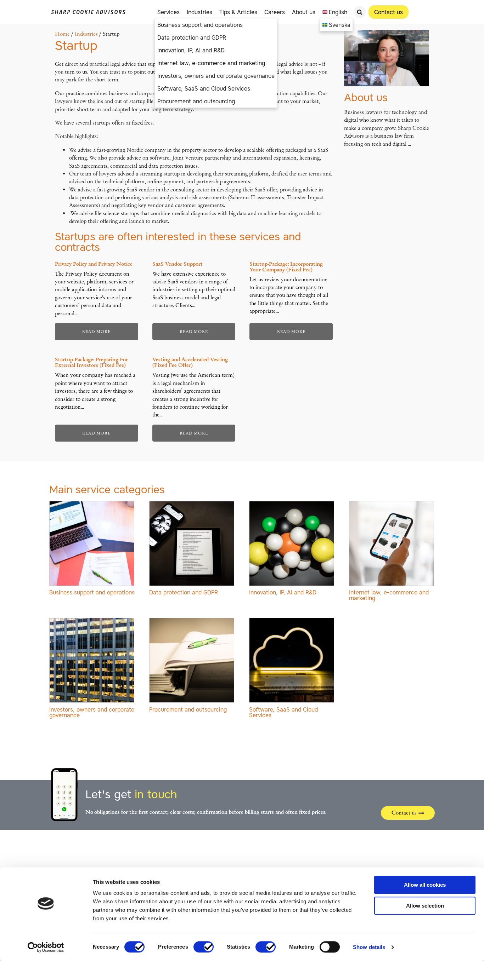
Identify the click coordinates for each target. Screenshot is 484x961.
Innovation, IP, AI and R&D (191, 50)
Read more (96, 331)
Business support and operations (200, 24)
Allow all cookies (425, 885)
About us (303, 12)
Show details (369, 947)
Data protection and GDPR (191, 37)
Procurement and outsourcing (196, 101)
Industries (199, 12)
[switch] (203, 947)
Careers (274, 12)
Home (62, 34)
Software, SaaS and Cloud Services (203, 88)
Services (168, 12)
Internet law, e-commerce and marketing (211, 63)
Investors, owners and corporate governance (216, 75)
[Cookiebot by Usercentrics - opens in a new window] (46, 947)
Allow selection (425, 906)
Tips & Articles (238, 12)
